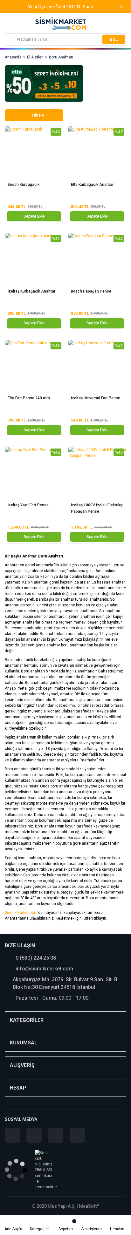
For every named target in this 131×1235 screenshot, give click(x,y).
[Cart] (65, 1221)
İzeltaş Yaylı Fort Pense (28, 505)
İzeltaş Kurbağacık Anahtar (31, 291)
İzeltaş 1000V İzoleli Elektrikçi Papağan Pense (97, 508)
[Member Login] (117, 1221)
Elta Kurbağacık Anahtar (92, 184)
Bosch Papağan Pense (91, 291)
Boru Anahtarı (61, 57)
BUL (114, 39)
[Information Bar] (122, 24)
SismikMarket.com (21, 912)
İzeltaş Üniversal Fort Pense (95, 398)
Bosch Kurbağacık (23, 184)
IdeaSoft (89, 1206)
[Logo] (60, 23)
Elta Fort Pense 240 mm (29, 398)
